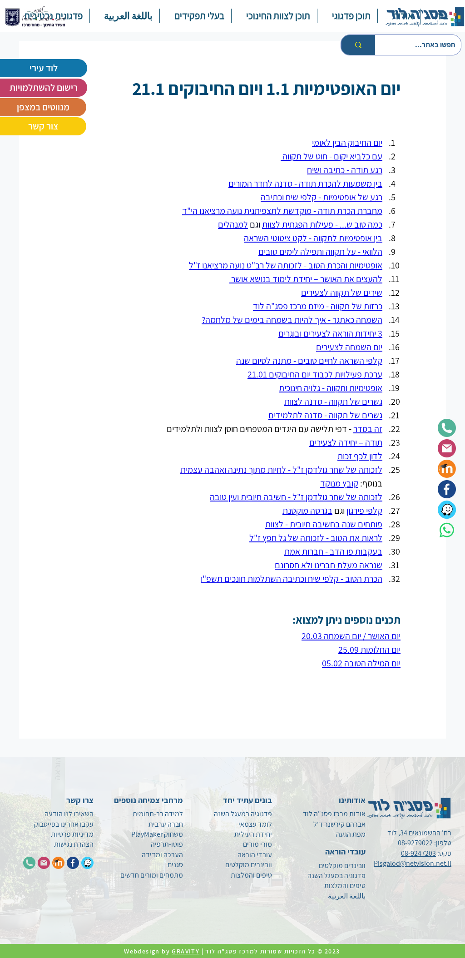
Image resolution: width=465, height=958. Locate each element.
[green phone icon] (447, 428)
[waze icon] (447, 510)
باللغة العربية (347, 896)
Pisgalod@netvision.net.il (412, 863)
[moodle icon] (447, 469)
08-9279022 (415, 843)
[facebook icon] (447, 489)
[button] (347, 16)
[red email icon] (447, 448)
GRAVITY (185, 951)
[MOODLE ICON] (58, 863)
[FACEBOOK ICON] (73, 863)
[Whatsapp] (447, 530)
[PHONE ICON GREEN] (29, 863)
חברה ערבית (165, 824)
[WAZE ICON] (87, 863)
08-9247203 (418, 853)
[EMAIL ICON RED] (44, 863)
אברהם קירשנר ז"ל (339, 824)
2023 (333, 951)
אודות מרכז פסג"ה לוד (334, 814)
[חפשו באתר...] (358, 45)
